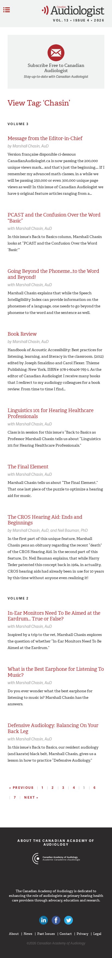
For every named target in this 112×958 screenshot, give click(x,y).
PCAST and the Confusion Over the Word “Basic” (54, 218)
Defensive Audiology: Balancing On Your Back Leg (53, 728)
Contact (66, 934)
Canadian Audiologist (73, 11)
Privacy (82, 934)
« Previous (21, 787)
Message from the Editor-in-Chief (45, 138)
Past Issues (46, 934)
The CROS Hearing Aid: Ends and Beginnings (45, 520)
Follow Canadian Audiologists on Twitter (68, 920)
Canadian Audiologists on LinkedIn (43, 920)
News (28, 934)
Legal (97, 934)
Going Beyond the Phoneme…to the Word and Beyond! (53, 274)
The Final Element (28, 466)
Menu (6, 10)
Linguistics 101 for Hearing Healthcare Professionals (51, 413)
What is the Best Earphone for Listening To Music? (56, 672)
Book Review (22, 334)
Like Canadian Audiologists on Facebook (56, 920)
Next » (31, 797)
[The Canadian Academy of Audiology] (56, 869)
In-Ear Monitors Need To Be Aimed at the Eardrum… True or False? (54, 616)
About (14, 934)
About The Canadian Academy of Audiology (56, 842)
